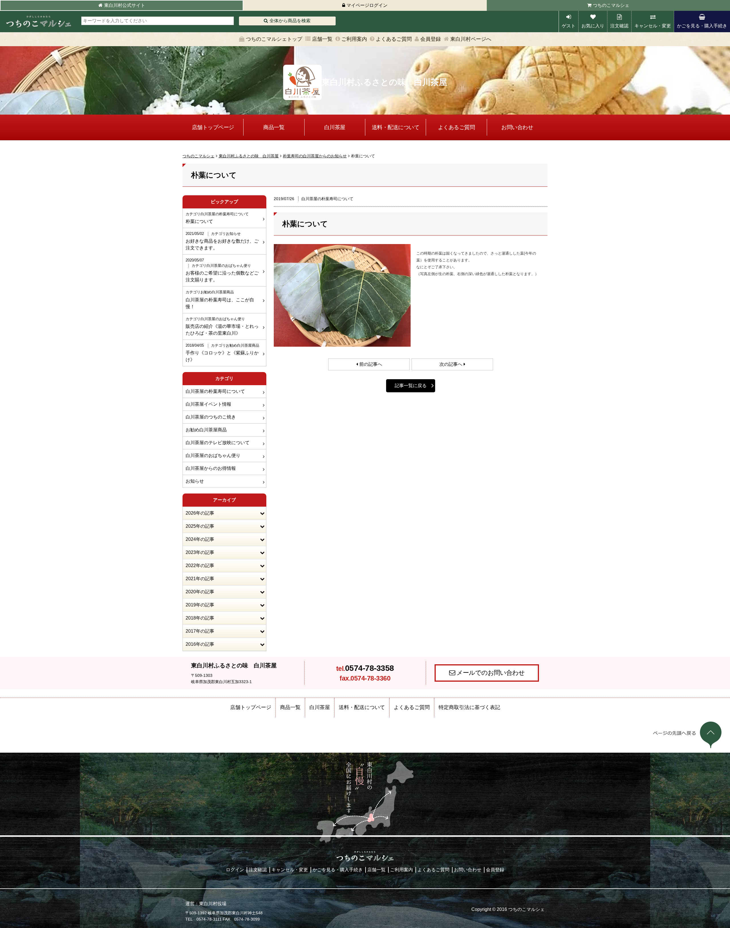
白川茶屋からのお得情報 (211, 468)
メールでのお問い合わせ (491, 672)
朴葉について (217, 218)
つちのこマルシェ (611, 5)
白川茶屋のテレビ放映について (218, 442)
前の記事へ (370, 364)
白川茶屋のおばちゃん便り (213, 455)
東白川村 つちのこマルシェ (38, 21)
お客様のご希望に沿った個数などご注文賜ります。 (222, 270)
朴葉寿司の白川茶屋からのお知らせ (315, 156)
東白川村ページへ (470, 39)
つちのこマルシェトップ (274, 39)
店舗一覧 (322, 39)
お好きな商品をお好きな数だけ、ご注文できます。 (222, 241)
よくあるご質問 (394, 39)
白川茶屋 (334, 127)
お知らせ (195, 481)
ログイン (235, 869)
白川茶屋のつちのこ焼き (211, 417)
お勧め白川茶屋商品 (206, 429)
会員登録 (430, 39)
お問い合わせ (517, 127)
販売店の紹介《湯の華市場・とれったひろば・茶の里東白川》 (222, 326)
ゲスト (568, 25)
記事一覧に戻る (411, 385)
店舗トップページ (213, 127)
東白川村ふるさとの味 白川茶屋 (249, 156)
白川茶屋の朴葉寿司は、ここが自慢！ (220, 299)
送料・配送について (395, 127)
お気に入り (592, 25)
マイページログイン (367, 5)
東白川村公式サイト (124, 5)
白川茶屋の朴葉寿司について (215, 391)
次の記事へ (450, 364)
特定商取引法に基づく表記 (469, 707)
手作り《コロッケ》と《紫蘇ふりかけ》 (222, 352)
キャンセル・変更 (652, 25)
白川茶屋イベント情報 (208, 404)
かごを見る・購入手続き (702, 25)
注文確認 (619, 25)
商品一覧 (273, 127)
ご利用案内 (354, 39)
